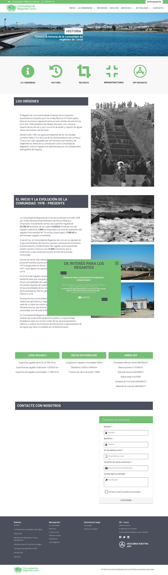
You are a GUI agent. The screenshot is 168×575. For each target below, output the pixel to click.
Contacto (158, 8)
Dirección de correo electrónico (118, 462)
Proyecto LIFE (54, 532)
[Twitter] (124, 537)
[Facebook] (120, 537)
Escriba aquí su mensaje (115, 474)
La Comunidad (85, 8)
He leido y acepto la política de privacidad (124, 492)
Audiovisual (53, 539)
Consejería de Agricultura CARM (25, 548)
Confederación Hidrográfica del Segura (28, 529)
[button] (116, 263)
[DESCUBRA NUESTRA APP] (122, 544)
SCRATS (17, 525)
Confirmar (126, 500)
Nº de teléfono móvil (113, 450)
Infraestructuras (55, 535)
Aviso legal (88, 525)
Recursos (102, 8)
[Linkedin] (128, 537)
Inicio (72, 8)
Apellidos (109, 439)
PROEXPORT (18, 553)
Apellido (111, 444)
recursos (84, 82)
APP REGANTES (140, 82)
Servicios (126, 8)
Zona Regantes (54, 542)
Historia (56, 82)
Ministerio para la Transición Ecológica (28, 544)
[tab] (116, 419)
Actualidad (142, 8)
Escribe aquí (113, 480)
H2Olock (114, 8)
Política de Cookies (91, 529)
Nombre (108, 427)
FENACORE (18, 533)
